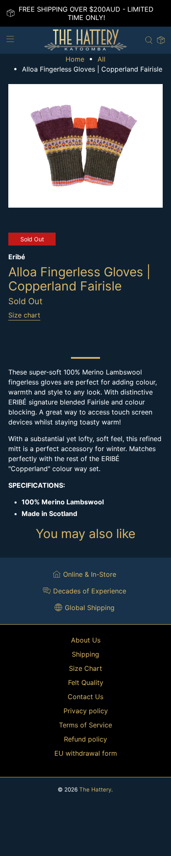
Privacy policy (86, 711)
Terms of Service (85, 725)
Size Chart (85, 668)
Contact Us (85, 696)
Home (75, 59)
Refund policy (85, 739)
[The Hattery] (85, 40)
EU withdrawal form (85, 753)
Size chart (24, 315)
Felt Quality (85, 682)
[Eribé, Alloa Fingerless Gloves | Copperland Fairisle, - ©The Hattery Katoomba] (85, 146)
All (101, 59)
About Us (85, 640)
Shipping (85, 654)
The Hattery (95, 789)
